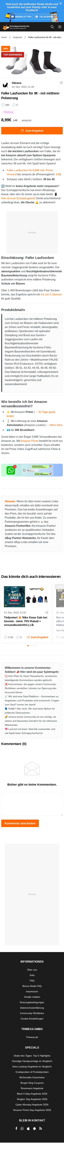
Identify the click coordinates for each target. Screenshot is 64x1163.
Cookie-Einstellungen (32, 1018)
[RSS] (40, 1128)
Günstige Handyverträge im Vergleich (32, 1061)
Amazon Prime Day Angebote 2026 (32, 1110)
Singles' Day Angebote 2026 (32, 1099)
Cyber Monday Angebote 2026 (32, 1104)
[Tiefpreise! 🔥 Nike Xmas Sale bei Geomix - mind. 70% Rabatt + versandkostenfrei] (26, 596)
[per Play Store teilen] (34, 1128)
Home (4, 37)
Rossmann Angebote (32, 1088)
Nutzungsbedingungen (32, 1002)
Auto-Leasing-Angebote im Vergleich (32, 1066)
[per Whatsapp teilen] (22, 1128)
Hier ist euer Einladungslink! (18, 198)
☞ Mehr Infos (54, 425)
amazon (26, 120)
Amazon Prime (29, 440)
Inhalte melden (32, 997)
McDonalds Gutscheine (32, 1077)
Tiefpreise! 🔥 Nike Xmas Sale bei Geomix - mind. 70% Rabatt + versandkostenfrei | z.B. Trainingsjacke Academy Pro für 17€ (25, 625)
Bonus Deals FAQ (32, 986)
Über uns (32, 969)
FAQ (32, 980)
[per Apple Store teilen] (28, 1128)
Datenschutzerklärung (32, 1007)
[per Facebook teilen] (16, 1128)
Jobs (32, 975)
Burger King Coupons (32, 1082)
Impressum (32, 991)
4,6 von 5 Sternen (51, 294)
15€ (58, 174)
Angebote (17, 37)
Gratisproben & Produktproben (32, 1072)
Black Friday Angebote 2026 (32, 1093)
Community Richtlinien (32, 1013)
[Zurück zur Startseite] (16, 27)
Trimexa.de (32, 1037)
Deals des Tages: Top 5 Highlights (32, 1055)
